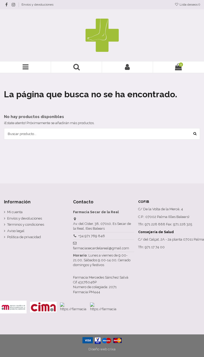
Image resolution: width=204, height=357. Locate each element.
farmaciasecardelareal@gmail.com (101, 248)
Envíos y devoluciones (37, 4)
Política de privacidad (24, 237)
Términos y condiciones (25, 224)
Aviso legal (15, 231)
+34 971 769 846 (91, 236)
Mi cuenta (15, 212)
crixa (112, 349)
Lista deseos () (189, 4)
